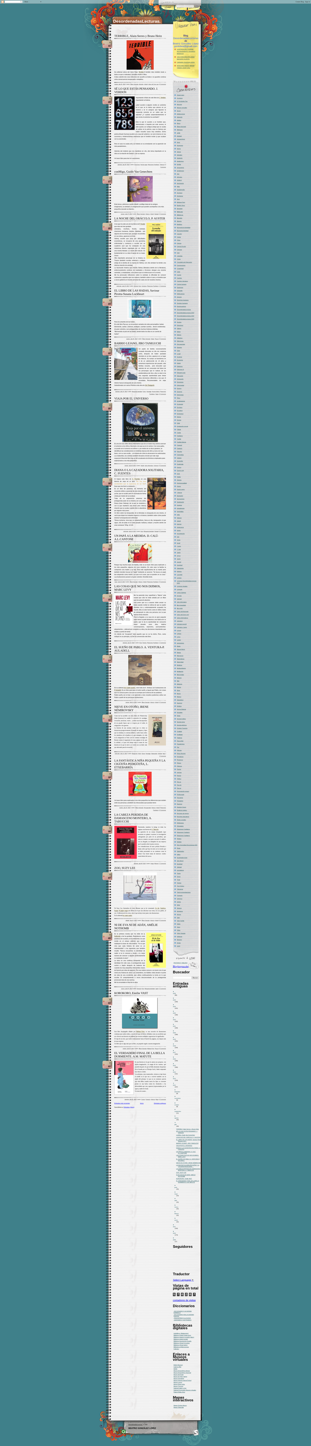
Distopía (179, 347)
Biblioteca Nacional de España (182, 1341)
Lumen (179, 640)
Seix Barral (180, 861)
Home (167, 11)
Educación (180, 376)
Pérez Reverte (181, 753)
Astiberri (179, 180)
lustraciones (180, 643)
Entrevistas (180, 395)
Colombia (179, 256)
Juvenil (179, 562)
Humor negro (181, 489)
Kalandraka (180, 568)
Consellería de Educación (184, 262)
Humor (179, 486)
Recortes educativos (183, 816)
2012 (175, 1085)
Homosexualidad (182, 483)
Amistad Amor (181, 139)
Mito (178, 681)
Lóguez (179, 633)
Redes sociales (181, 820)
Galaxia (179, 458)
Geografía (180, 461)
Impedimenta (180, 508)
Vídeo (178, 930)
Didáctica (179, 338)
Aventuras (180, 196)
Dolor (178, 350)
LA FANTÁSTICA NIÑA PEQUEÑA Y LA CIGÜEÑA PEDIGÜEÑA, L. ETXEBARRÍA (139, 764)
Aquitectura (180, 161)
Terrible (141, 72)
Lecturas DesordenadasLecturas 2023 (186, 582)
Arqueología (180, 167)
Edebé (179, 363)
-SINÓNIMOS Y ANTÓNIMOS (182, 1320)
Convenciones (181, 265)
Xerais (179, 943)
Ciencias (179, 249)
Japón (156, 988)
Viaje (178, 917)
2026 (175, 993)
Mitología (179, 684)
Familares (180, 436)
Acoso (179, 111)
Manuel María (181, 649)
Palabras (179, 737)
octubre (177, 1105)
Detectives (137, 164)
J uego (179, 546)
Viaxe (178, 927)
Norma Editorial (181, 709)
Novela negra (144, 164)
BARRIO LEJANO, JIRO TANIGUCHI (137, 343)
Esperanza (180, 413)
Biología (179, 221)
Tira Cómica (180, 886)
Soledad (156, 214)
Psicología (180, 797)
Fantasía (148, 1099)
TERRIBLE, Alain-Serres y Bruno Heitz (138, 36)
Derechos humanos (183, 300)
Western (179, 939)
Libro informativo (149, 465)
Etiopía (179, 417)
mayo (177, 1194)
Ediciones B (180, 369)
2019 (175, 1039)
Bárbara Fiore (140, 1031)
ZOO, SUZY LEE (124, 868)
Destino (145, 642)
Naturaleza (180, 700)
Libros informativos (182, 618)
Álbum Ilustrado (134, 84)
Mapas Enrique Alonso (180, 1405)
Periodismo (180, 756)
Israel (178, 543)
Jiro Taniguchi (149, 385)
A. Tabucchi (154, 829)
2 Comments (162, 988)
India (178, 514)
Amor (139, 286)
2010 (175, 1233)
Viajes (156, 394)
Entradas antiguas (160, 1103)
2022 (175, 1019)
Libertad (179, 599)
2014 (175, 1072)
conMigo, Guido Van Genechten (133, 171)
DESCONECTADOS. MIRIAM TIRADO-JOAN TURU (185, 67)
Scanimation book (182, 857)
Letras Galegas (181, 592)
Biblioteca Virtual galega (180, 1345)
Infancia (148, 214)
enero (177, 1220)
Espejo (116, 911)
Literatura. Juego (182, 627)
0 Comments (162, 84)
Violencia (162, 164)
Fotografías (180, 454)
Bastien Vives (181, 205)
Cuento (143, 1099)
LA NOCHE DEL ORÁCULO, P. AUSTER (139, 218)
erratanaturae (181, 401)
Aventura (179, 193)
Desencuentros (181, 306)
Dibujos (179, 335)
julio (176, 1124)
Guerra (143, 753)
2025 (175, 1000)
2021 (175, 1026)
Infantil (146, 84)
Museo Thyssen (178, 1386)
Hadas (152, 339)
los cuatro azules (129, 688)
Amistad (136, 286)
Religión (179, 842)
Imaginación (180, 502)
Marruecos (180, 655)
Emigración (135, 753)
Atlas (178, 186)
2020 (175, 1032)
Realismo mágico (182, 810)
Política (179, 778)
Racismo (179, 804)
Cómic (144, 391)
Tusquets (179, 895)
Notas (178, 715)
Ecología (179, 357)
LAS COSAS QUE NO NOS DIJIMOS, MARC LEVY (188, 1156)
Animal (179, 152)
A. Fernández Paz (182, 101)
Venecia (179, 908)
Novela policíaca (182, 725)
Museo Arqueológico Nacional (182, 1372)
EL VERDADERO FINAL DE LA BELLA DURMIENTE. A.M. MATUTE (188, 1181)
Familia (179, 439)
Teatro (179, 873)
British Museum (178, 1365)
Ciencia (179, 243)
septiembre (178, 1111)
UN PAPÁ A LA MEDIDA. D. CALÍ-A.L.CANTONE (187, 1152)
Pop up (179, 782)
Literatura (144, 286)
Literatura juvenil (181, 624)
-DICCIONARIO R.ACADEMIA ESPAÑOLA (183, 1312)
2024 (175, 1006)
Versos (179, 914)
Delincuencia (180, 294)
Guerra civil (180, 470)
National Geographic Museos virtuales (185, 1390)
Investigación (181, 533)
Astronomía (180, 183)
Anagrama (180, 145)
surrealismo (180, 870)
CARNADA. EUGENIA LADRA (186, 62)
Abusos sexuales (182, 107)
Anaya (179, 148)
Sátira (178, 854)
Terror (179, 876)
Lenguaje (179, 589)
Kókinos (179, 571)
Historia (179, 480)
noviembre (178, 1098)
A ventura (179, 98)
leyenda (179, 595)
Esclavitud (180, 404)
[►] (187, 991)
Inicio (142, 1103)
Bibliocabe (180, 212)
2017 (175, 1052)
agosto (177, 1118)
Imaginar (179, 505)
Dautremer (180, 287)
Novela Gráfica (156, 391)
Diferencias (180, 341)
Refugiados (180, 826)
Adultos (179, 120)
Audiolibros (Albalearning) (181, 1333)
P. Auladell (117, 690)
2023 (175, 1013)
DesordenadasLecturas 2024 (185, 316)
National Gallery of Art (180, 1388)
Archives (193, 11)
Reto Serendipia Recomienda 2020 (187, 845)
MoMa (175, 1369)
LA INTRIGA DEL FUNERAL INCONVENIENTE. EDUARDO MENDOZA (186, 51)
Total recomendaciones (184, 892)
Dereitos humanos (182, 303)
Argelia (179, 164)
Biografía (179, 218)
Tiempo (179, 883)
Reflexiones (180, 823)
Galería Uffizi (177, 1367)
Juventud (179, 565)
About (180, 11)
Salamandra (154, 753)
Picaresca (180, 760)
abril (176, 1200)
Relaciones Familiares (153, 164)
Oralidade (180, 734)
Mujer (157, 1099)
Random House (181, 807)
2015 (175, 1065)
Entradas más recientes (122, 1103)
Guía (178, 473)
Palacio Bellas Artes (179, 1392)
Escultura (179, 410)
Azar (178, 199)
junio (176, 1187)
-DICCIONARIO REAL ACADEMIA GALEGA (184, 1315)
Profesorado (180, 794)
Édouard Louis (181, 372)
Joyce (179, 555)
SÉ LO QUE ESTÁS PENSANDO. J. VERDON (188, 1132)
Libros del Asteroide (182, 611)
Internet (179, 524)
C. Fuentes (136, 479)
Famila (179, 432)
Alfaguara (179, 129)
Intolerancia (180, 527)
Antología (179, 158)
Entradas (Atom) (129, 1107)
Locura (179, 630)
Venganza (180, 911)
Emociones (180, 382)
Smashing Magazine (196, 1432)
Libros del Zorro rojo (153, 84)
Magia (178, 646)
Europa (179, 420)
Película (179, 750)
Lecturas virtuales (182, 586)
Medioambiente (181, 668)
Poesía (179, 775)
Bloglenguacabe (181, 966)
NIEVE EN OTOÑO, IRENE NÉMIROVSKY (190, 1163)
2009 (175, 1240)
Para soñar (180, 741)
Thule (178, 879)
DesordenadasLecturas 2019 (185, 312)
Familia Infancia (181, 442)
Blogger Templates (123, 1431)
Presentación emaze (183, 791)
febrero (177, 1213)
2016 (175, 1059)
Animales (141, 84)
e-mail (178, 353)
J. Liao (179, 549)
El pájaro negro (123, 911)
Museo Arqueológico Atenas (182, 1370)
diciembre (178, 1091)
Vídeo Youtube (181, 933)
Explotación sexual (182, 426)
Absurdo (179, 104)
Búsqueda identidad (137, 391)
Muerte (179, 687)
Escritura (179, 407)
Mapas (179, 652)
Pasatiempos (181, 744)
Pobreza (179, 766)
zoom (178, 946)
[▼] (187, 1083)
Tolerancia (180, 889)
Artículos (179, 177)
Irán (178, 537)
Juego (179, 559)
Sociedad (179, 864)
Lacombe (179, 574)
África (178, 123)
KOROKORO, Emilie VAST (131, 993)
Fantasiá (179, 445)
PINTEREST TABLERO (180, 963)
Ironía (178, 540)
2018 (175, 1046)
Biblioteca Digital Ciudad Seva (182, 1335)
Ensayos (179, 391)
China (178, 240)
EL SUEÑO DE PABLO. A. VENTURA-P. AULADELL (189, 1159)
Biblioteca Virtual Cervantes (182, 1343)
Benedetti (179, 208)
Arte (178, 174)
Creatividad (180, 268)
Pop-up (156, 339)
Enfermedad (180, 385)
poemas (179, 772)
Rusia (178, 848)
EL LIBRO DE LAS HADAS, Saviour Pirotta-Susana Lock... (190, 1140)
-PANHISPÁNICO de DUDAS (182, 1318)
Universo (156, 465)
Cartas (179, 237)
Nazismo (179, 703)
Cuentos (179, 278)
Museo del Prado (179, 1374)
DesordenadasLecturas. (137, 21)
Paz (178, 747)
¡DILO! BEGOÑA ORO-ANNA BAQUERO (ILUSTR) (185, 58)
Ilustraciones (180, 499)
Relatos (179, 838)
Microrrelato (180, 674)
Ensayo (179, 388)
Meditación (180, 671)
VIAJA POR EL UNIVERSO (131, 398)
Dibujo (179, 331)
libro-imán (180, 608)
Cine (178, 253)
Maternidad (180, 662)
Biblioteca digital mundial (181, 1339)
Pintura (179, 763)
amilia (178, 133)
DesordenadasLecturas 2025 (185, 319)
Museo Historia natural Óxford (182, 1380)
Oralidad (179, 731)
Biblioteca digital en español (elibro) (184, 1337)
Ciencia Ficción (181, 246)
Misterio (156, 863)
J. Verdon (162, 98)
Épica (178, 398)
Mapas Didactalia (179, 1407)
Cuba (178, 271)
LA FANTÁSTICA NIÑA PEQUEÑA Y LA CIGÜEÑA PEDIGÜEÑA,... (188, 1165)
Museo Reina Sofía (179, 1384)
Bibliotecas (180, 215)
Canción (179, 234)
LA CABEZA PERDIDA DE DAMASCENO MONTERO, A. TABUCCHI (133, 818)
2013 (175, 1078)
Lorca (178, 637)
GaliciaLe (176, 1349)
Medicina (179, 665)
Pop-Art (179, 785)
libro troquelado (181, 605)
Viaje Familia (180, 920)
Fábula (179, 429)
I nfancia (179, 492)
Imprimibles (180, 511)
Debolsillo (179, 290)
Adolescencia (181, 114)
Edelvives (180, 366)
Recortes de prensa (183, 813)
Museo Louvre (178, 1382)
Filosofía (179, 451)
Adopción (179, 117)
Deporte (179, 297)
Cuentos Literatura (182, 281)
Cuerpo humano (181, 284)
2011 (175, 1226)
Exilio (139, 753)
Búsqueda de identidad (183, 227)
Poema (179, 769)
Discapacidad (147, 807)
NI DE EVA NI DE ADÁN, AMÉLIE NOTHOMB (186, 1175)
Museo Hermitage (179, 1378)
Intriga (152, 863)
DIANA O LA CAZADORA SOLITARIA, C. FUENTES (189, 1148)
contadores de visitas (184, 1300)
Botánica (179, 224)
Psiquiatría (180, 801)
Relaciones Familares (183, 832)
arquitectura (180, 170)
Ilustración (180, 495)
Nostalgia (149, 391)
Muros (179, 693)
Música (179, 696)
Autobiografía (181, 189)
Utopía (179, 902)
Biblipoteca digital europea (181, 1347)
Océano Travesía (182, 728)
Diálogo (179, 328)
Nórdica (179, 706)
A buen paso (180, 95)
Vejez (164, 753)
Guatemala (180, 464)
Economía (180, 360)
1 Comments (162, 286)
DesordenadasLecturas (184, 309)
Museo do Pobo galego (180, 1376)
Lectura (179, 578)
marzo (177, 1207)
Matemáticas (180, 659)
